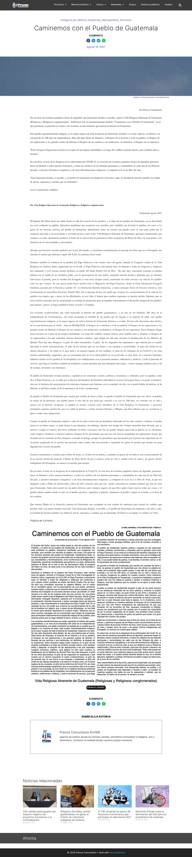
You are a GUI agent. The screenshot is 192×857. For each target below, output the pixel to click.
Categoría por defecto (73, 20)
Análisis (168, 4)
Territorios (59, 4)
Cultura (99, 4)
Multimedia (116, 4)
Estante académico (150, 4)
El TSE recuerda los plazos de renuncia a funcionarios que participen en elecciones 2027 (114, 814)
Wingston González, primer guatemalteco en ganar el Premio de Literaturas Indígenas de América (75, 815)
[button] (180, 5)
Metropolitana (110, 20)
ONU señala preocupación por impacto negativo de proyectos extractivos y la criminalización (39, 815)
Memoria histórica (80, 4)
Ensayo (132, 4)
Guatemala (94, 20)
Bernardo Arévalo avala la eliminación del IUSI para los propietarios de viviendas (151, 814)
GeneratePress (117, 852)
